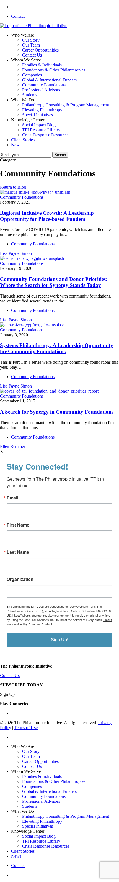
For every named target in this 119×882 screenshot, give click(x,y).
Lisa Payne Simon (16, 253)
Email (12, 498)
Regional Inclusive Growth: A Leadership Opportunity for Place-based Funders (47, 216)
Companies (32, 786)
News (16, 856)
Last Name (18, 552)
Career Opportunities (40, 761)
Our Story (31, 751)
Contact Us (10, 675)
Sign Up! (59, 639)
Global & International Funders (49, 791)
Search (60, 155)
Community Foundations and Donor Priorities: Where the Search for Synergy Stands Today (53, 282)
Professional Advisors (41, 801)
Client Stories (23, 851)
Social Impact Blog (39, 836)
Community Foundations (21, 197)
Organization (20, 579)
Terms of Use (26, 727)
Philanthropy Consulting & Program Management (65, 816)
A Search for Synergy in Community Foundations (56, 412)
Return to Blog (13, 187)
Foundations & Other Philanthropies (53, 781)
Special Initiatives (37, 826)
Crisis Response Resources (45, 846)
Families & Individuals (42, 776)
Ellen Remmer (12, 446)
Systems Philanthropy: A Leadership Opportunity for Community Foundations (56, 348)
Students (29, 806)
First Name (18, 525)
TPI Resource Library (41, 841)
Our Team (31, 756)
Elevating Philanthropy (42, 821)
